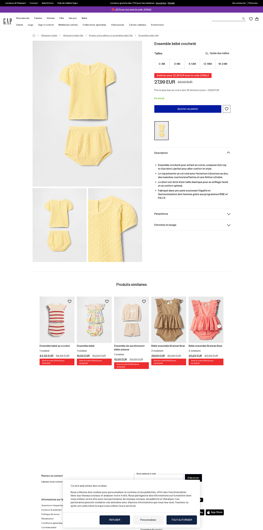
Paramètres (161, 213)
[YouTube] (200, 500)
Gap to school (46, 25)
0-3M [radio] (162, 63)
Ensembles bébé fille (149, 35)
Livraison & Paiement (15, 3)
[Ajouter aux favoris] (69, 301)
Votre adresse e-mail (146, 474)
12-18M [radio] (207, 63)
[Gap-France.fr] (8, 21)
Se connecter (239, 3)
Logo (30, 25)
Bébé (84, 18)
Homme (51, 18)
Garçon (73, 18)
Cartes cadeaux (137, 25)
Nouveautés (23, 18)
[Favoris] (251, 19)
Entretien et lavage (165, 224)
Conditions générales (52, 523)
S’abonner (193, 477)
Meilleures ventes (68, 25)
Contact (34, 3)
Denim (19, 25)
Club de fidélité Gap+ (67, 3)
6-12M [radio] (192, 63)
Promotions (157, 25)
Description (161, 152)
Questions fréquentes (52, 505)
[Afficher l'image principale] (87, 114)
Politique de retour (50, 514)
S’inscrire (253, 3)
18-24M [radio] (222, 63)
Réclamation (47, 518)
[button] (226, 109)
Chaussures (117, 25)
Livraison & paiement (51, 510)
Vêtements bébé (49, 35)
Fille (62, 18)
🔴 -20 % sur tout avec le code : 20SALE (131, 9)
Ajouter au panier (187, 108)
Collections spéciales (94, 25)
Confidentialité (48, 527)
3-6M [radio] (177, 63)
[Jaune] (161, 130)
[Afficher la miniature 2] (115, 225)
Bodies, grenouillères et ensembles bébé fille (111, 35)
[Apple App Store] (215, 512)
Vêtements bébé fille (73, 35)
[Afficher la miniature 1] (60, 225)
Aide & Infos (48, 3)
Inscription (161, 3)
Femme (38, 18)
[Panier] (257, 19)
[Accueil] (34, 35)
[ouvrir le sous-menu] (31, 18)
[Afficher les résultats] (243, 18)
